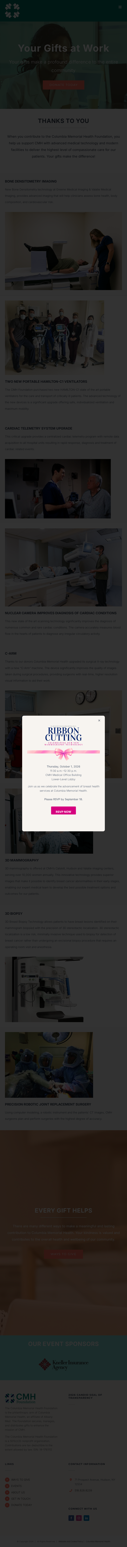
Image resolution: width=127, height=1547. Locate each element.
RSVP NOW (63, 811)
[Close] (99, 720)
